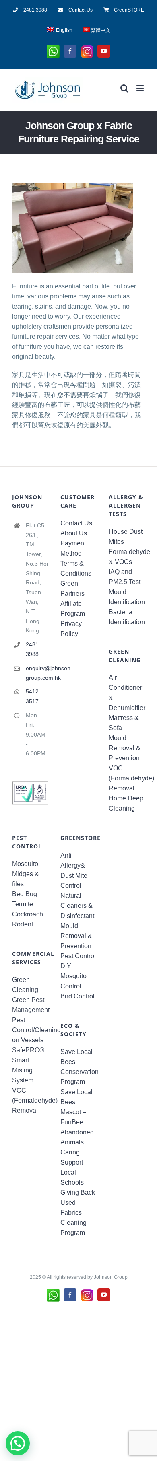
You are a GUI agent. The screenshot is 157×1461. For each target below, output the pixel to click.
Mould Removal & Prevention (124, 748)
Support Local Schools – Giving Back (77, 1177)
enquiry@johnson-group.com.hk (37, 673)
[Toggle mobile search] (124, 88)
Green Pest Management (30, 1004)
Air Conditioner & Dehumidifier (127, 692)
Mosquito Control (73, 981)
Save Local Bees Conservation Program (78, 1066)
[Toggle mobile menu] (140, 88)
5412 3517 (32, 696)
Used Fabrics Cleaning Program (73, 1217)
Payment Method (73, 548)
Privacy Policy (71, 628)
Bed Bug (24, 894)
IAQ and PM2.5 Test (124, 576)
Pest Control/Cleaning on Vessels (30, 1030)
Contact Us (76, 523)
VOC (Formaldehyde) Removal (127, 778)
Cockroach (27, 914)
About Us (73, 533)
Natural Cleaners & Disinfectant (77, 905)
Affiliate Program (72, 608)
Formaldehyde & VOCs (127, 556)
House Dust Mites (126, 536)
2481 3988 (32, 649)
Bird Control (77, 996)
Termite (22, 904)
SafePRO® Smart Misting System (28, 1065)
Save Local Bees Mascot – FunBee (76, 1107)
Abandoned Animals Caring (77, 1142)
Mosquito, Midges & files (26, 873)
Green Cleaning (25, 984)
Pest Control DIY (78, 961)
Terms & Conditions (75, 568)
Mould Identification (127, 597)
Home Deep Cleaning (126, 803)
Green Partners (72, 588)
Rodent (22, 924)
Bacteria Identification (127, 617)
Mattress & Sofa (124, 722)
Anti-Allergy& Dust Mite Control (73, 870)
